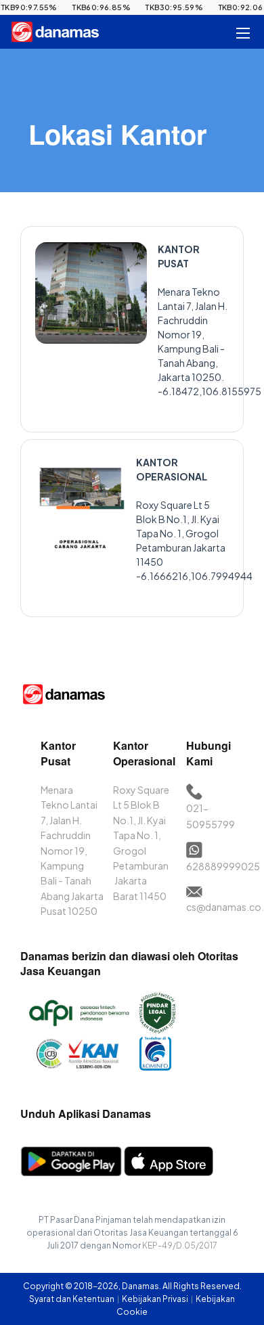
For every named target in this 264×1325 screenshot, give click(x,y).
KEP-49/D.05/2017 (179, 1245)
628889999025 (223, 866)
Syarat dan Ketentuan (72, 1299)
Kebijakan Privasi (156, 1299)
